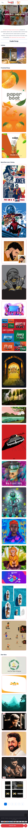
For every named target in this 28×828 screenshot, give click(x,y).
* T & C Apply (14, 819)
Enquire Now (12, 825)
